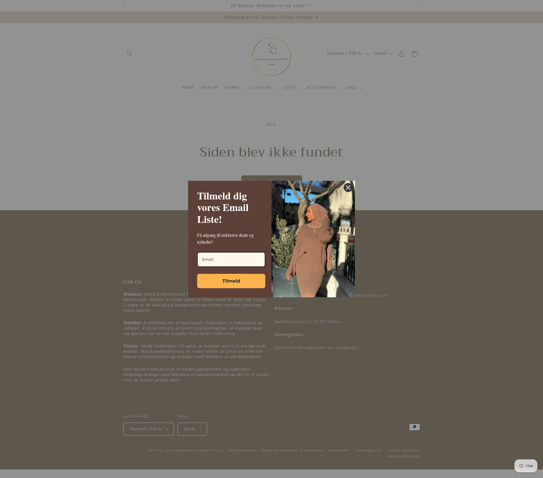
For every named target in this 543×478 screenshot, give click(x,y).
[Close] (348, 187)
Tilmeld (231, 281)
